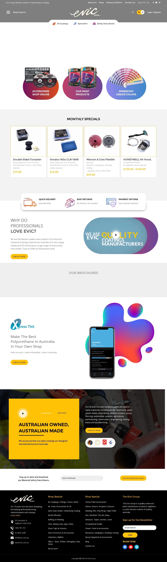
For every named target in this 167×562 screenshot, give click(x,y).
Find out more (19, 256)
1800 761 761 (144, 2)
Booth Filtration (54, 515)
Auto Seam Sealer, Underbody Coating (64, 510)
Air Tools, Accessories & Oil (59, 506)
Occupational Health (131, 162)
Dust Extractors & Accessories (61, 532)
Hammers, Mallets (56, 537)
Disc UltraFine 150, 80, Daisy (97, 515)
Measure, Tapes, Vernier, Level (98, 519)
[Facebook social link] (153, 2)
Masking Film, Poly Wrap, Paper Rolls (100, 510)
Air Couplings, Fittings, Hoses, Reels (63, 502)
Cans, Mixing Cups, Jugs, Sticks (60, 524)
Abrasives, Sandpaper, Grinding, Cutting (99, 166)
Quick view (44, 135)
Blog (87, 541)
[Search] (133, 12)
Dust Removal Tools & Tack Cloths (27, 165)
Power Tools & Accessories (97, 528)
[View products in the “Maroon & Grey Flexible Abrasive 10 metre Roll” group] (118, 130)
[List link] (27, 522)
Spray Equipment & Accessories (26, 162)
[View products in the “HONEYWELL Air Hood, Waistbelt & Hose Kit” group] (154, 130)
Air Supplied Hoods (131, 165)
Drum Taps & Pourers (57, 528)
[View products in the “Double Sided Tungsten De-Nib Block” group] (44, 130)
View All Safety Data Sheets (133, 478)
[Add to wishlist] (44, 141)
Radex (52, 168)
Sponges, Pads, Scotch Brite (99, 171)
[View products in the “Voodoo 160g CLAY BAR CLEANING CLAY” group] (81, 130)
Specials (16, 168)
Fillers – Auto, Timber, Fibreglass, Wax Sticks (64, 542)
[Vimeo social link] (159, 2)
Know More (15, 515)
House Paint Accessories (95, 502)
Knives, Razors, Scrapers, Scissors (99, 506)
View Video (62, 413)
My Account (53, 548)
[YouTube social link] (156, 2)
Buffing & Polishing (56, 519)
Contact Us (90, 546)
